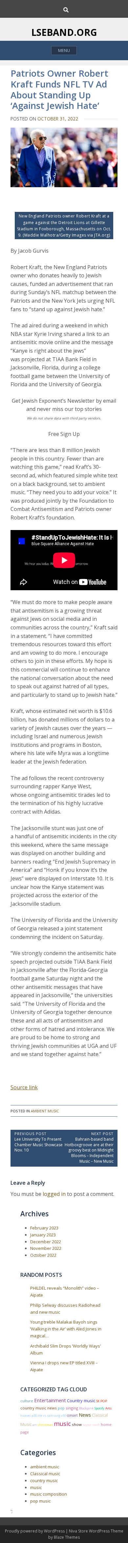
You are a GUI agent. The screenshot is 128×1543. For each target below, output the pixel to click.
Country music (81, 1401)
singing (72, 1407)
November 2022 (45, 1248)
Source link (24, 1087)
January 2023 (43, 1235)
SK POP (101, 1401)
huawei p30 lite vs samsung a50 (43, 1415)
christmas (45, 1425)
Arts (108, 1408)
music (62, 1423)
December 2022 (45, 1242)
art (34, 1425)
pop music (40, 1501)
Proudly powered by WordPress (35, 1531)
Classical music (45, 1474)
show (77, 1424)
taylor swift (91, 1425)
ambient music (45, 1110)
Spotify (99, 1408)
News (85, 1415)
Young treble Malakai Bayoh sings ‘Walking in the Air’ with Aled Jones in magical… (65, 1329)
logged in (54, 1194)
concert (72, 1415)
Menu (64, 50)
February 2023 (44, 1228)
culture (26, 1400)
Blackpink (86, 1408)
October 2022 (43, 1255)
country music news (38, 1407)
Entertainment (50, 1400)
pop (61, 1408)
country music (44, 1480)
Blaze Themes (67, 1537)
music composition (48, 1494)
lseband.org (64, 32)
